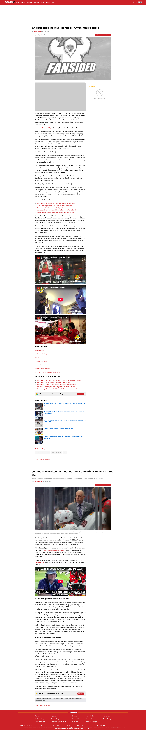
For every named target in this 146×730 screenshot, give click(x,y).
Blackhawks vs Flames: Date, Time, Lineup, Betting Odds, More (56, 203)
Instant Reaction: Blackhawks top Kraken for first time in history (56, 212)
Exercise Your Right (41, 361)
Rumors (23, 2)
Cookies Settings (91, 721)
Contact (74, 716)
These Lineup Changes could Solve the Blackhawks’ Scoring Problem (58, 389)
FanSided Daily (39, 719)
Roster (42, 2)
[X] (136, 2)
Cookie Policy (107, 719)
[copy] (44, 35)
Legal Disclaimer (40, 721)
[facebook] (133, 2)
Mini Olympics (39, 350)
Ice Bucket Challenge (41, 354)
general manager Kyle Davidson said (53, 550)
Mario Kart (38, 357)
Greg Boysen (38, 481)
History (65, 452)
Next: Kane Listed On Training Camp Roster (48, 372)
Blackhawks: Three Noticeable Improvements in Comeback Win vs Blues (59, 380)
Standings (36, 2)
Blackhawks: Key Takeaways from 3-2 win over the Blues (54, 382)
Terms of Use (90, 719)
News (17, 2)
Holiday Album (39, 365)
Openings (54, 716)
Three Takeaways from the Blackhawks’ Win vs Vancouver (54, 205)
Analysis (48, 452)
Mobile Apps (106, 716)
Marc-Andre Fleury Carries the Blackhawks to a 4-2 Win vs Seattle (56, 210)
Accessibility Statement (58, 721)
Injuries (48, 2)
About (37, 716)
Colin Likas (37, 31)
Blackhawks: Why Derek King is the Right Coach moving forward (56, 208)
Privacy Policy (76, 719)
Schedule (29, 2)
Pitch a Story (55, 719)
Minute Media (27, 725)
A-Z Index (75, 721)
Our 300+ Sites (90, 716)
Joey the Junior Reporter (42, 368)
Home (36, 459)
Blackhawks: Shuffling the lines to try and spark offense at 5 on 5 (56, 387)
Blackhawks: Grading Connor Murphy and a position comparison (56, 384)
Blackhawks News (39, 452)
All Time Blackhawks (56, 452)
